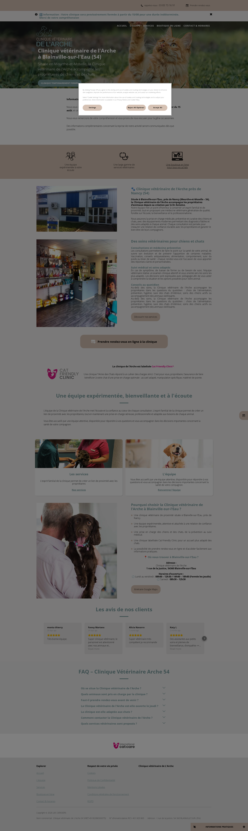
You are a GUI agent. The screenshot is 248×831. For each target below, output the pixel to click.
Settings (92, 108)
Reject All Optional (136, 108)
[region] (125, 99)
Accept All (157, 108)
